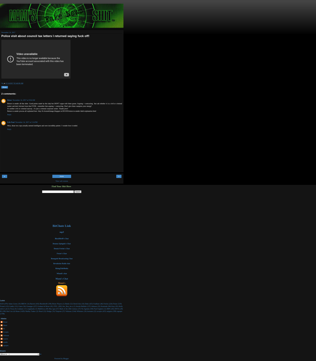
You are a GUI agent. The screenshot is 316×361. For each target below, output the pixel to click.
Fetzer (115, 304)
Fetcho (106, 304)
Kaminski (104, 306)
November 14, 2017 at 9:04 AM (24, 100)
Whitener (80, 311)
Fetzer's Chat (62, 253)
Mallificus (41, 309)
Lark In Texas (9, 309)
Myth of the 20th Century (68, 309)
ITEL (56, 306)
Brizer (9, 100)
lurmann (90, 311)
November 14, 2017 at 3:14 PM (26, 122)
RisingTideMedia (61, 268)
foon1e (5, 339)
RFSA (117, 309)
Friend (2, 306)
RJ (1, 311)
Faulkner (96, 304)
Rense (18, 311)
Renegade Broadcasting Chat (62, 259)
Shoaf (41, 311)
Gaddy (11, 306)
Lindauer (20, 309)
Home (62, 176)
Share (5, 87)
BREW (23, 304)
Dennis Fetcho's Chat (62, 249)
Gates (20, 306)
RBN (108, 309)
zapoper (119, 311)
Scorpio (6, 332)
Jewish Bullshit (81, 306)
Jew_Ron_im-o (67, 306)
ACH (2, 304)
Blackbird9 (43, 304)
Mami (5, 325)
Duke (87, 304)
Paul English (98, 309)
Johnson (94, 306)
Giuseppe (29, 306)
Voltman (68, 311)
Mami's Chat (62, 278)
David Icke (77, 304)
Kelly (121, 306)
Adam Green (12, 304)
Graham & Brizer (44, 306)
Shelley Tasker (30, 311)
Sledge (49, 311)
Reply (9, 115)
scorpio (99, 311)
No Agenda (85, 309)
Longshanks (31, 309)
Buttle (67, 304)
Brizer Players (57, 304)
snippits (109, 311)
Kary (113, 306)
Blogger (66, 359)
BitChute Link (62, 225)
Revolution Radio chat (61, 263)
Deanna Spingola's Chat (62, 244)
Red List (9, 311)
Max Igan (52, 309)
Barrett (32, 304)
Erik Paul (11, 122)
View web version (62, 181)
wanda (5, 342)
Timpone (58, 311)
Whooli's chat (62, 273)
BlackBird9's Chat (62, 239)
